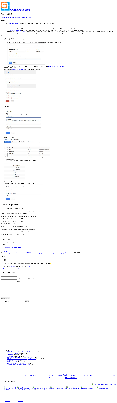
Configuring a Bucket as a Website (12, 247)
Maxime (13, 266)
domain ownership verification (56, 66)
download (54, 375)
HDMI (72, 375)
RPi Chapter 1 (10, 356)
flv (68, 375)
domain (37, 253)
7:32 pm (30, 266)
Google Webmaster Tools (18, 69)
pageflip (103, 375)
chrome (27, 375)
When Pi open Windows (13, 360)
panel (106, 375)
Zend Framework (71, 378)
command (34, 375)
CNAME (28, 253)
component (40, 375)
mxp (94, 375)
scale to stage (25, 377)
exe (56, 375)
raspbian (16, 378)
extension (60, 375)
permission (110, 375)
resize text (21, 377)
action (5, 375)
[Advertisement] (10, 326)
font (70, 375)
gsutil (64, 253)
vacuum (54, 377)
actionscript (12, 375)
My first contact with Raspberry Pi (15, 363)
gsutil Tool (6, 248)
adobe (18, 375)
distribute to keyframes (47, 375)
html (75, 375)
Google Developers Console (12, 108)
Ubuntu (50, 377)
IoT (83, 375)
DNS (33, 253)
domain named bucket (15, 30)
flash (65, 375)
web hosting (69, 253)
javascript (86, 375)
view (59, 378)
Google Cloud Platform (13, 253)
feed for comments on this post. (10, 268)
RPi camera (10, 354)
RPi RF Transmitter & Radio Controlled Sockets (19, 351)
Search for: (6, 301)
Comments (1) (4, 251)
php (113, 375)
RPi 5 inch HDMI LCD (13, 353)
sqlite (37, 377)
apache (22, 375)
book (25, 375)
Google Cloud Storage (12, 23)
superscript (44, 377)
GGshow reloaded (20, 9)
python (5, 377)
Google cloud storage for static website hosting (16, 17)
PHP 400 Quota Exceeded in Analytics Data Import (20, 357)
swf (47, 377)
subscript (40, 377)
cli (30, 375)
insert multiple (79, 375)
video (57, 377)
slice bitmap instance (32, 377)
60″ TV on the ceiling (12, 361)
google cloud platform (44, 253)
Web (20, 253)
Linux (91, 375)
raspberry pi (10, 378)
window (63, 377)
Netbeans (100, 375)
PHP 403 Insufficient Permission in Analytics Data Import (21, 359)
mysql (96, 375)
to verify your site (21, 31)
